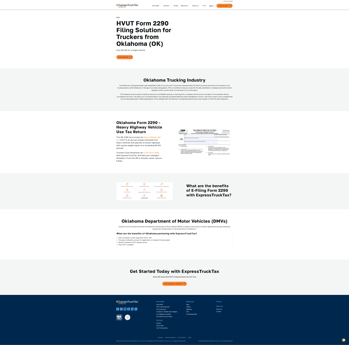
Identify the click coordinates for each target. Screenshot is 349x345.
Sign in (211, 5)
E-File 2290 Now (123, 57)
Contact (218, 311)
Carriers (158, 323)
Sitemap (160, 337)
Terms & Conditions (170, 337)
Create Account (223, 6)
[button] (343, 340)
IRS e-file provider (142, 341)
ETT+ (204, 5)
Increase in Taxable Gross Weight (166, 311)
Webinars (189, 309)
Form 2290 (155, 5)
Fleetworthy (218, 341)
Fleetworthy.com (168, 341)
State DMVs (160, 325)
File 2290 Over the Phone (164, 316)
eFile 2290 (159, 304)
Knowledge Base (191, 314)
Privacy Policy (182, 337)
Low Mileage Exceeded (163, 314)
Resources (184, 5)
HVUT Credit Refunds (163, 307)
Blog (187, 304)
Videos (188, 307)
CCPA (189, 337)
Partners (166, 5)
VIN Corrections (161, 309)
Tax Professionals (162, 328)
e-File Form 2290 (151, 153)
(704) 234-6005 (228, 1)
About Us (195, 5)
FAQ (187, 311)
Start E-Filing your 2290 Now (173, 284)
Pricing (176, 5)
